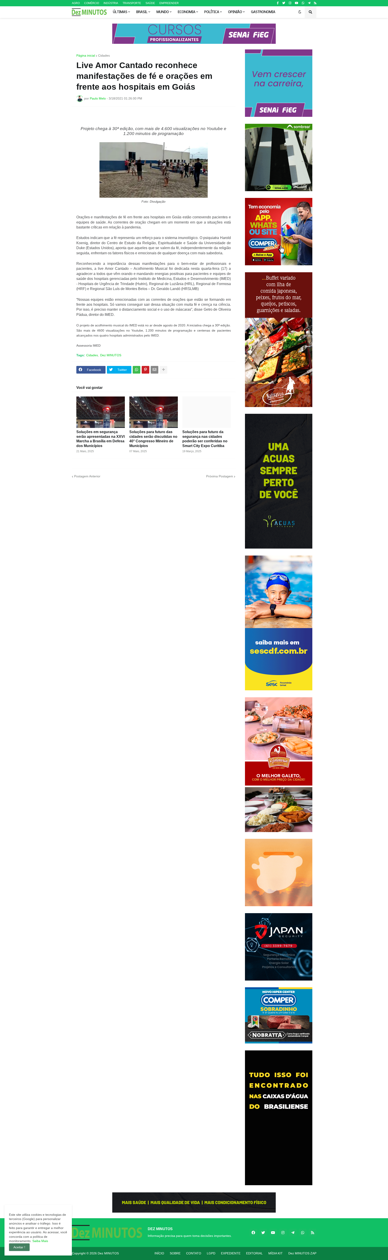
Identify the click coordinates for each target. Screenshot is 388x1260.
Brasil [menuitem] (142, 12)
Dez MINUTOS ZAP (302, 1253)
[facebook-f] (278, 3)
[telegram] (309, 3)
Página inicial (85, 55)
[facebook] (253, 1232)
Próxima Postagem (219, 476)
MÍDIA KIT (275, 1253)
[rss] (315, 3)
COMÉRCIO (91, 3)
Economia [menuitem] (186, 12)
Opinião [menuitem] (235, 12)
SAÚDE (150, 3)
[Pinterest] (145, 370)
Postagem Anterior (87, 476)
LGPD (211, 1253)
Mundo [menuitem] (163, 12)
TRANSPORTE (132, 3)
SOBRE (175, 1253)
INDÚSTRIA (111, 3)
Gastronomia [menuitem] (263, 12)
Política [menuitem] (211, 12)
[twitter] (283, 3)
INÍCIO (159, 1253)
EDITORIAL (254, 1253)
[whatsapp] (303, 3)
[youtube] (296, 3)
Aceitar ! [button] (19, 1247)
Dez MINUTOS (110, 355)
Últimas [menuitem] (120, 12)
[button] (300, 12)
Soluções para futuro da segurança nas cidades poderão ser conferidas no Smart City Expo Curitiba (204, 439)
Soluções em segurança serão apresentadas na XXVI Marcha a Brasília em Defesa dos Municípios (100, 439)
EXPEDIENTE (230, 1253)
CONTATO (193, 1253)
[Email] (154, 370)
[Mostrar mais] (163, 370)
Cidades (104, 55)
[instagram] (290, 3)
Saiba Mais (39, 1241)
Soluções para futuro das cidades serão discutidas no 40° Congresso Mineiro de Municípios (153, 439)
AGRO (76, 3)
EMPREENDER (169, 3)
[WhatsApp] (136, 370)
